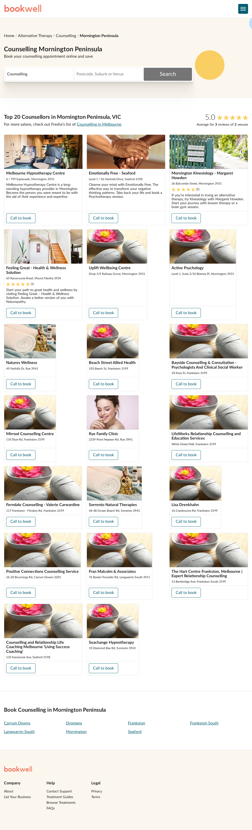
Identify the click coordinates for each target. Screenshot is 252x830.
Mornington (76, 732)
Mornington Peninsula (99, 36)
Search (168, 74)
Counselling (66, 36)
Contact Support (59, 791)
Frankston (136, 723)
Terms (95, 797)
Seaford (135, 732)
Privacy (96, 791)
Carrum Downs (17, 723)
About (8, 791)
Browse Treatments (61, 802)
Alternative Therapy (35, 36)
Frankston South (204, 723)
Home (9, 36)
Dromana (74, 723)
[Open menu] (243, 9)
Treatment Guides (60, 797)
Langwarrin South (19, 732)
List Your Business (17, 797)
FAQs (51, 808)
